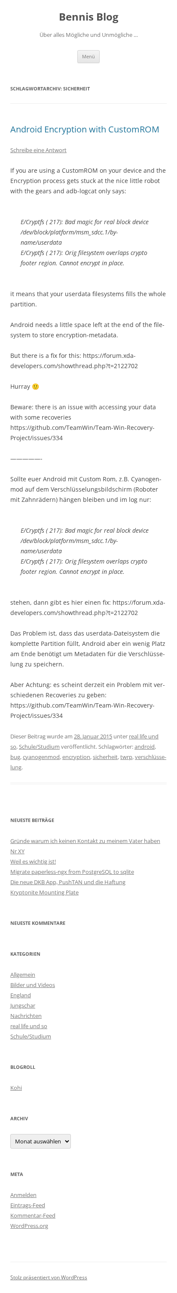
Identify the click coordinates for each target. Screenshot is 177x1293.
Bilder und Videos (32, 985)
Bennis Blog (89, 17)
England (20, 995)
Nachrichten (26, 1016)
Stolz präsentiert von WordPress (48, 1277)
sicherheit (105, 757)
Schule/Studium (39, 746)
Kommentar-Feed (32, 1215)
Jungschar (22, 1005)
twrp (126, 757)
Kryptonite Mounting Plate (44, 892)
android (144, 746)
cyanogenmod (41, 757)
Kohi (16, 1088)
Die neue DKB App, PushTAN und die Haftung (67, 882)
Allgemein (22, 974)
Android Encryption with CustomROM (84, 129)
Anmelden (23, 1195)
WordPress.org (29, 1226)
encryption (76, 757)
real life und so (28, 1026)
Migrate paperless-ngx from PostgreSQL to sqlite (72, 872)
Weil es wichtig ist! (33, 861)
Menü (88, 56)
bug (15, 757)
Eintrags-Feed (27, 1205)
